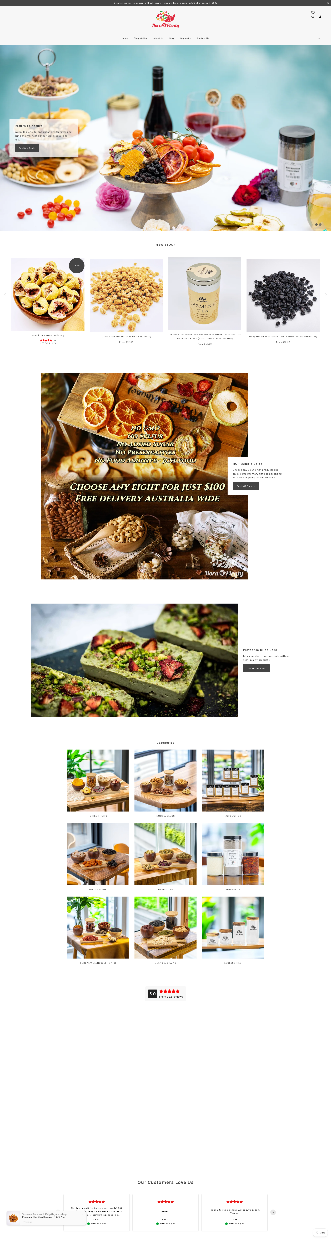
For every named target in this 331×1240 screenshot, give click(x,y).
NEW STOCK (165, 245)
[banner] (165, 19)
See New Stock (27, 148)
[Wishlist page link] (313, 12)
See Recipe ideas (256, 668)
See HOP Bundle (246, 486)
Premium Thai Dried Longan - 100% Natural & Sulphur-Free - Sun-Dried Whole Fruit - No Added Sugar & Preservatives (43, 1217)
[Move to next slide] (273, 1212)
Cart (319, 38)
